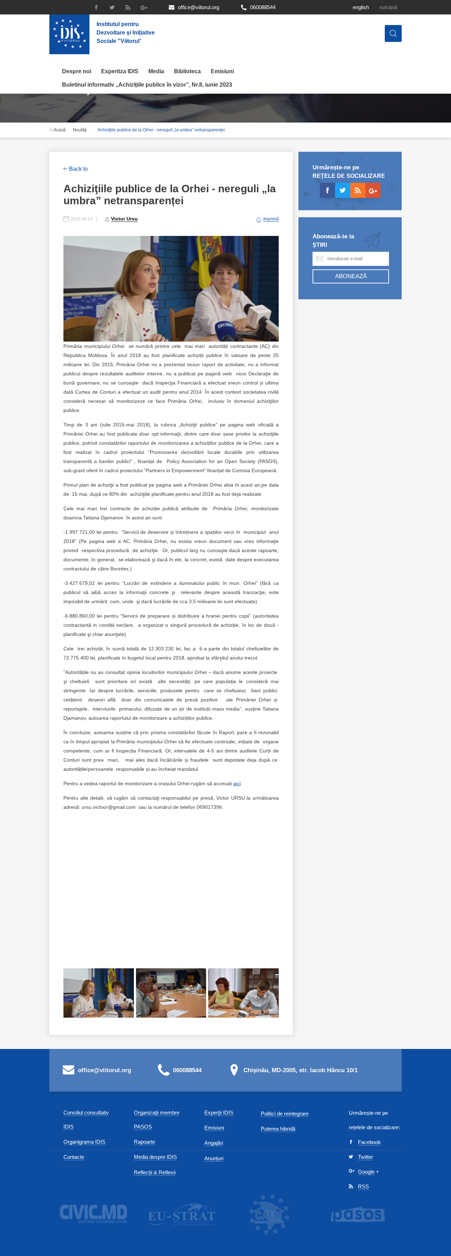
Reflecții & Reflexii (154, 1172)
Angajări (213, 1143)
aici (237, 783)
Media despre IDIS (155, 1157)
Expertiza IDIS (119, 71)
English (361, 7)
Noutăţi (80, 129)
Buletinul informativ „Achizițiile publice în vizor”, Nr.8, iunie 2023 (147, 85)
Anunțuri (213, 1158)
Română (388, 7)
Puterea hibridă (278, 1129)
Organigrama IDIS (84, 1142)
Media (156, 71)
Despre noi (76, 71)
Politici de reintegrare (285, 1114)
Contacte (73, 1157)
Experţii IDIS (218, 1113)
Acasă (59, 129)
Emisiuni (222, 71)
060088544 (263, 7)
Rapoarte (144, 1142)
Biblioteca (187, 71)
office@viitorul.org (198, 7)
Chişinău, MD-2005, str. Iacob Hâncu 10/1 (300, 1070)
